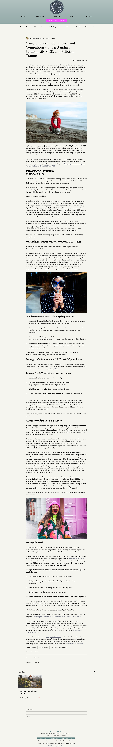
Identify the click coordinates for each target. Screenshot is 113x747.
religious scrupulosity (61, 647)
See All (93, 672)
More (87, 27)
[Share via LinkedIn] (35, 657)
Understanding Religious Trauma (28, 692)
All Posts (20, 27)
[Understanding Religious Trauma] (30, 681)
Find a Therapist (42, 738)
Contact (72, 738)
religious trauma (31, 647)
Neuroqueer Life (31, 27)
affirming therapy (43, 647)
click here (71, 743)
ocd (52, 647)
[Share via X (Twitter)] (31, 657)
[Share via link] (39, 657)
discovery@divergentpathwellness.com (56, 735)
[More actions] (86, 38)
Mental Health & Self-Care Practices (70, 27)
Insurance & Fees (53, 738)
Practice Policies (64, 738)
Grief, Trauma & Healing (48, 27)
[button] (23, 16)
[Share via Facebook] (26, 657)
